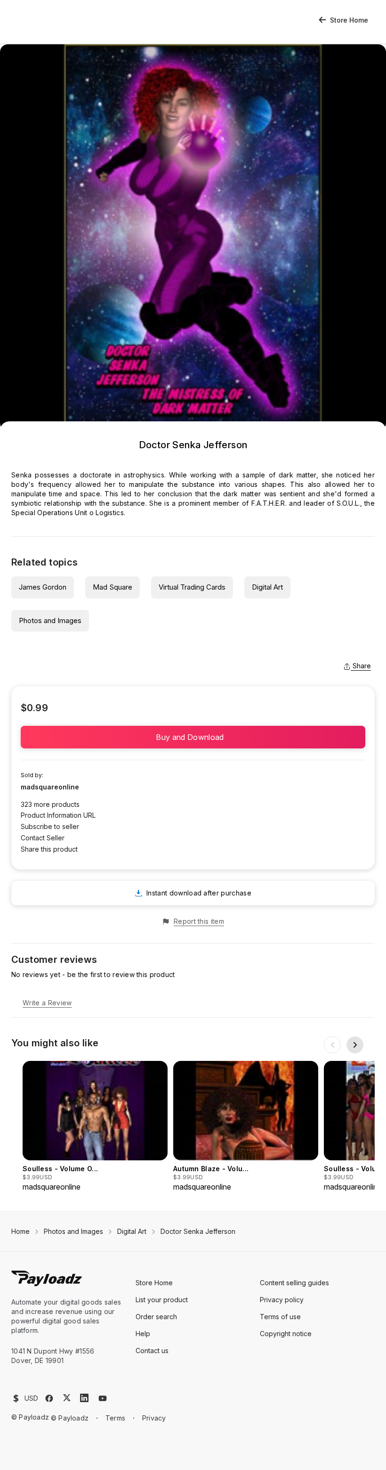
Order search (156, 1317)
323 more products (50, 804)
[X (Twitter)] (67, 1398)
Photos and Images (50, 620)
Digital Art (267, 587)
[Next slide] (354, 1044)
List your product (162, 1300)
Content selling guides (294, 1283)
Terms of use (280, 1317)
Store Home (349, 20)
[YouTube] (102, 1398)
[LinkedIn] (84, 1398)
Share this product (49, 849)
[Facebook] (49, 1398)
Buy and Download (193, 737)
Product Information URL (58, 815)
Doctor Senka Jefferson (198, 1231)
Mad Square (112, 587)
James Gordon (42, 587)
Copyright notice (286, 1334)
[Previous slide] (332, 1044)
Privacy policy (282, 1300)
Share (362, 666)
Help (143, 1334)
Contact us (152, 1351)
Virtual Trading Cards (192, 587)
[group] (95, 1126)
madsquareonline (50, 787)
